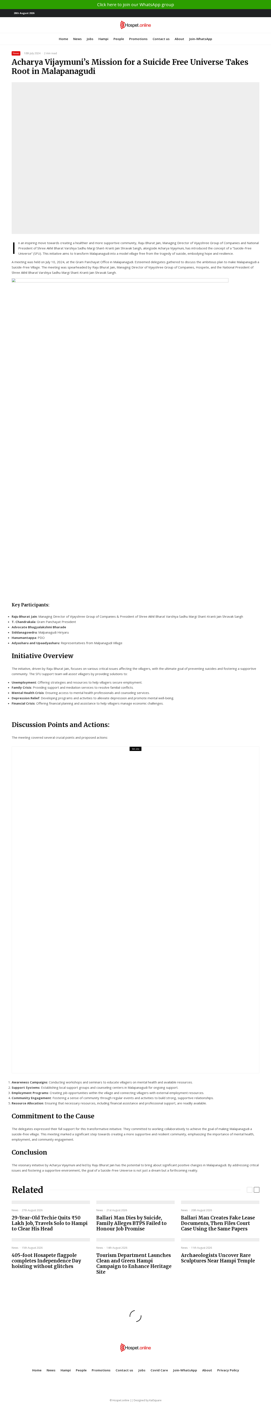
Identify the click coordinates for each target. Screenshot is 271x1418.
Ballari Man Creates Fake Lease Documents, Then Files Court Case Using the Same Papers (218, 1223)
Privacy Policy (228, 1370)
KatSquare (155, 1400)
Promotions (138, 39)
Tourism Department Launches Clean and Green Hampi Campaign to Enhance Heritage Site (133, 1264)
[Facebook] (243, 13)
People (118, 39)
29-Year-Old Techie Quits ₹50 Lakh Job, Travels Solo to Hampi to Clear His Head (128, 912)
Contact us (161, 39)
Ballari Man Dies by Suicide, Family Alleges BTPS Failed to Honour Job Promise (131, 1223)
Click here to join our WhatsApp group (135, 4)
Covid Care (159, 1370)
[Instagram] (256, 13)
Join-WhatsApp (200, 39)
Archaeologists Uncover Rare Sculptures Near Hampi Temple (218, 1258)
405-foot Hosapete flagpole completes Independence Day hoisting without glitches (46, 1261)
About (179, 39)
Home (63, 39)
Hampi (103, 39)
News (77, 39)
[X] (250, 13)
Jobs (90, 39)
